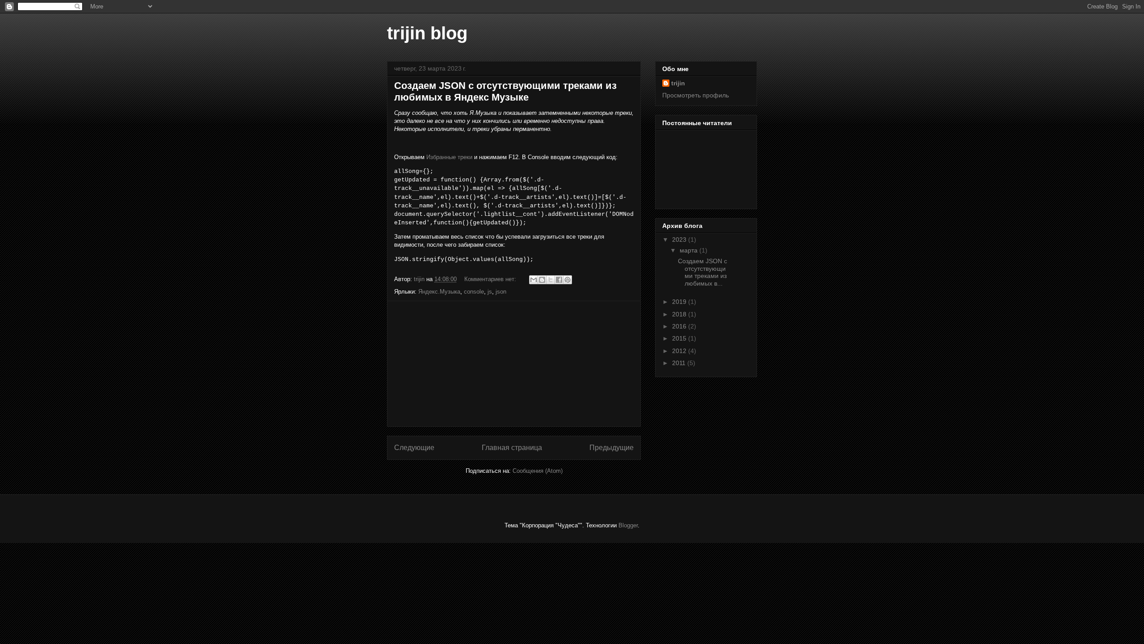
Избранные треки (449, 157)
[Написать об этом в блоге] (542, 279)
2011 (679, 362)
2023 (680, 239)
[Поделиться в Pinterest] (567, 279)
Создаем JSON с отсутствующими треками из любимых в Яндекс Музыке (505, 91)
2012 (680, 350)
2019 (680, 301)
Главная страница (512, 447)
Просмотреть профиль (695, 95)
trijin (678, 83)
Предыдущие (611, 447)
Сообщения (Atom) (538, 470)
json (501, 291)
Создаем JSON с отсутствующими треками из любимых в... (702, 272)
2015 (680, 338)
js (490, 291)
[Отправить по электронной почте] (533, 279)
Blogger (628, 525)
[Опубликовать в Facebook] (559, 279)
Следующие (414, 447)
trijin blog (427, 33)
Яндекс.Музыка (439, 291)
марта (689, 250)
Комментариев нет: (491, 279)
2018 (680, 314)
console (474, 291)
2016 (680, 326)
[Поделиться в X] (550, 279)
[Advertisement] (514, 364)
